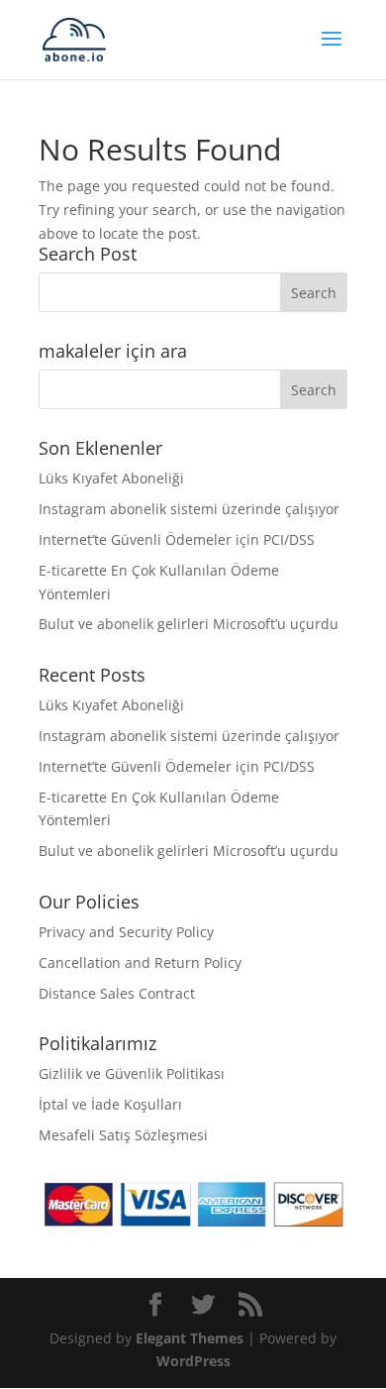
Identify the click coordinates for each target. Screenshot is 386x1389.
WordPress (193, 1360)
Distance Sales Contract (117, 993)
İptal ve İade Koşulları (110, 1104)
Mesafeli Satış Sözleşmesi (123, 1134)
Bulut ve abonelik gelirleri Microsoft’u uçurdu (188, 623)
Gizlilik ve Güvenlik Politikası (132, 1073)
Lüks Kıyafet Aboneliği (111, 478)
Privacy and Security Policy (126, 931)
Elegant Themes (189, 1338)
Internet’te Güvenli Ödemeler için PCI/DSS (177, 539)
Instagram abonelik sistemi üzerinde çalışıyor (189, 508)
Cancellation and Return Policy (140, 962)
